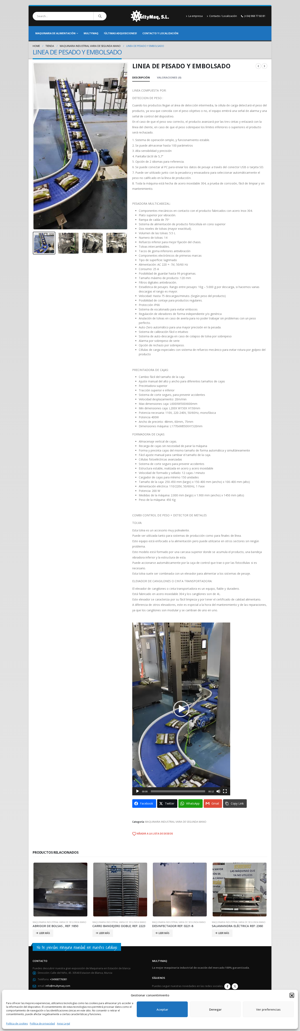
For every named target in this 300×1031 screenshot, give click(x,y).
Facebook (227, 986)
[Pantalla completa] (225, 791)
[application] (181, 709)
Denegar (215, 1009)
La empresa (195, 16)
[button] (292, 995)
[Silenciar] (218, 791)
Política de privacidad (42, 1023)
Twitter (235, 986)
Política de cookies (17, 1023)
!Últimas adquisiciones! (120, 33)
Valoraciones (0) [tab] (169, 77)
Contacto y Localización (160, 33)
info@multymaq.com (58, 986)
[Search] (100, 16)
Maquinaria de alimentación (55, 33)
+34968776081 (58, 979)
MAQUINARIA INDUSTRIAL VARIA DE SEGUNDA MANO (175, 821)
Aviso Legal (63, 1023)
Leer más (44, 933)
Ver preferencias (268, 1009)
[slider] (178, 791)
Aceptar (162, 1009)
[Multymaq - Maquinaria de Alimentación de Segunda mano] (150, 16)
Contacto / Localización (223, 16)
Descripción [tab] (141, 77)
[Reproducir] (138, 791)
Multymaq (91, 33)
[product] (60, 889)
